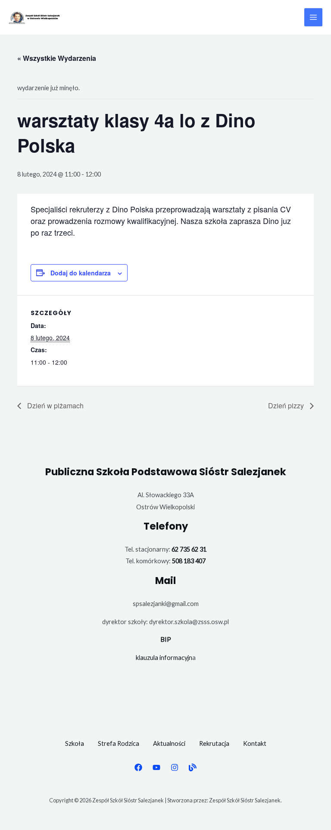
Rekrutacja (214, 743)
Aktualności (169, 743)
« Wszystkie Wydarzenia (56, 58)
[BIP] (193, 767)
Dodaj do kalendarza (80, 272)
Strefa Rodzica (118, 743)
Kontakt (254, 743)
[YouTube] (156, 767)
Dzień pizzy (287, 405)
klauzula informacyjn (164, 657)
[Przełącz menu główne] (313, 17)
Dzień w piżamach (54, 405)
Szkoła (74, 743)
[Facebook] (138, 767)
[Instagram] (174, 767)
